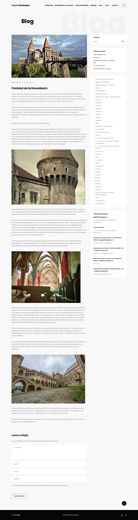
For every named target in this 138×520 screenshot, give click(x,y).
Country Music (99, 129)
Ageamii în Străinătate (102, 82)
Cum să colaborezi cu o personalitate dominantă (105, 221)
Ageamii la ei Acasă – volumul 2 (105, 85)
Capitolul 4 (98, 108)
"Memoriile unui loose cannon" (104, 79)
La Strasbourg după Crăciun (102, 274)
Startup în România (82, 5)
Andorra (97, 88)
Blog (107, 5)
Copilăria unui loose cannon (104, 126)
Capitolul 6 (98, 114)
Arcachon (97, 57)
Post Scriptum (99, 166)
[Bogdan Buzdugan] (21, 5)
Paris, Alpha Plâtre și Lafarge (102, 69)
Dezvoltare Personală (102, 132)
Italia (96, 157)
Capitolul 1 (98, 100)
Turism (31, 82)
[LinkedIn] (122, 515)
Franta (97, 135)
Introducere (99, 151)
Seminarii (93, 5)
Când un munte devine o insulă (103, 253)
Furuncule (97, 264)
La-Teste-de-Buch (99, 66)
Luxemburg (98, 160)
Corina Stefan (98, 227)
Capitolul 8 (98, 120)
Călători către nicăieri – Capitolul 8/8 (104, 62)
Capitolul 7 (98, 117)
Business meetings (101, 94)
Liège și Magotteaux (100, 54)
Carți (100, 5)
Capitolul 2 (98, 103)
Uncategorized (100, 201)
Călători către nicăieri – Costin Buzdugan (108, 97)
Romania (25, 82)
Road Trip (98, 187)
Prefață (97, 172)
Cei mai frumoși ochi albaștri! (103, 243)
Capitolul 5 (98, 111)
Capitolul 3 (98, 106)
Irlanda (97, 154)
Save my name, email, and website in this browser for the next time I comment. (41, 485)
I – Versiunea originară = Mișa (104, 138)
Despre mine (49, 5)
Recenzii (97, 178)
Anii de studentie (100, 91)
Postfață (98, 169)
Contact (115, 5)
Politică (97, 163)
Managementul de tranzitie (63, 5)
